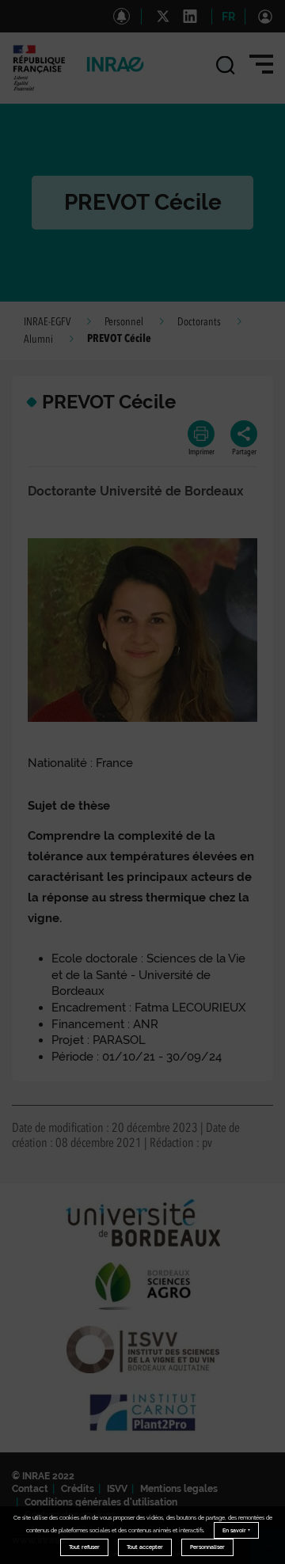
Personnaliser (207, 1547)
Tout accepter (145, 1547)
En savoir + (236, 1530)
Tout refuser (84, 1547)
